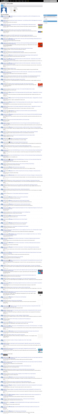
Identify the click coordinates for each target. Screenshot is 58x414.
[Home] (5, 1)
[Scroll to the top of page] (29, 413)
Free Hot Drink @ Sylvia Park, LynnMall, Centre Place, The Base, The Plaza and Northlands (27, 127)
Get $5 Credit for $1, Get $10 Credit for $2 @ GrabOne (21, 200)
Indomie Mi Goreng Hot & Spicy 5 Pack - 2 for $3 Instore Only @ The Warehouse (23, 398)
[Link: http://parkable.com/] (40, 302)
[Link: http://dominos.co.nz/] (40, 271)
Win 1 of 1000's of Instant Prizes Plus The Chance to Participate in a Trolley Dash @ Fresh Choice (25, 180)
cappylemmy (12, 110)
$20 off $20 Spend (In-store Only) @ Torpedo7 (19, 215)
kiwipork (11, 305)
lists (4, 5)
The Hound (11, 159)
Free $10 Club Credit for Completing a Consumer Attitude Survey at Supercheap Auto (23, 373)
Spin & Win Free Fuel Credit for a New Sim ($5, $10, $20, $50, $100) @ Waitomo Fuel (23, 275)
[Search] (56, 1)
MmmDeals (12, 242)
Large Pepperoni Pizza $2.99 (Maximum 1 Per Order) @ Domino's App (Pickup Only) (23, 278)
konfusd (11, 55)
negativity (11, 114)
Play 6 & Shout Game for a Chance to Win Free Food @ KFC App (20, 287)
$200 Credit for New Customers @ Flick (19, 167)
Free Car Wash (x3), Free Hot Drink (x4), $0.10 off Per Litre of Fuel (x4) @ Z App (22, 369)
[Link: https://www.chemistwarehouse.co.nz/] (40, 26)
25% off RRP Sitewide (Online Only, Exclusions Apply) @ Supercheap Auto (22, 35)
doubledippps (12, 402)
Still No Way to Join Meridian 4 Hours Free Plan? (18, 79)
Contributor (5, 354)
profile (2, 6)
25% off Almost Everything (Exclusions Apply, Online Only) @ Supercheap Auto (21, 83)
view (2, 5)
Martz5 (11, 102)
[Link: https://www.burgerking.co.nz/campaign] (40, 45)
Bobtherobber (12, 175)
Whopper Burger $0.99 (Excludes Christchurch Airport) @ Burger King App (22, 48)
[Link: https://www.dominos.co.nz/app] (40, 350)
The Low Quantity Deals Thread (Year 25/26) (17, 51)
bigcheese (11, 204)
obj (10, 92)
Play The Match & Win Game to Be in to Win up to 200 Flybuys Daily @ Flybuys (22, 163)
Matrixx (11, 260)
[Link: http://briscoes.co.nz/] (40, 32)
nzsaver (11, 58)
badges (5, 6)
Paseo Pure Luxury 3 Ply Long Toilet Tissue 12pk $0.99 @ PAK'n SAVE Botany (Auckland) (24, 184)
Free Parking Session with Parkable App (16, 300)
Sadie (11, 252)
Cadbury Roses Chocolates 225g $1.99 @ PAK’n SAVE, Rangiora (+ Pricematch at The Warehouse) (25, 265)
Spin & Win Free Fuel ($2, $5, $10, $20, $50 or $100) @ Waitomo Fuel (21, 381)
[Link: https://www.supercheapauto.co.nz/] (40, 85)
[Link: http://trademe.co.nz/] (40, 336)
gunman (4, 20)
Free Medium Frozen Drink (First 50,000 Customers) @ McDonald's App (26, 110)
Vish (10, 207)
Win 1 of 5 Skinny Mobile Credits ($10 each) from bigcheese (19, 193)
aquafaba (11, 38)
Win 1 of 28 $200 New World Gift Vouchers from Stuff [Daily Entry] (20, 212)
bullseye (11, 322)
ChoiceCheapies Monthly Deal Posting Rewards (20, 138)
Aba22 (11, 167)
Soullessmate (12, 406)
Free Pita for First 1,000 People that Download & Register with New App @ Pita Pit (26, 55)
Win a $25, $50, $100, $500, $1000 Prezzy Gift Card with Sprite (20, 119)
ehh (10, 325)
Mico (11, 215)
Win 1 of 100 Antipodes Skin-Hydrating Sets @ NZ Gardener (19, 226)
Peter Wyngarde (12, 394)
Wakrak (11, 138)
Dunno (11, 200)
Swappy (11, 219)
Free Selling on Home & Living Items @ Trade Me (17, 334)
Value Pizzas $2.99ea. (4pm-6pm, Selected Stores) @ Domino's (20, 189)
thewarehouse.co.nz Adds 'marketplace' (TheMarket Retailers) (20, 315)
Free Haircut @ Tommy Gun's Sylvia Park (17, 256)
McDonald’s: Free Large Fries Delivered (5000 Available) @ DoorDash (21, 145)
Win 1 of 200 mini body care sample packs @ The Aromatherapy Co (21, 318)
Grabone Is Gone (13, 68)
